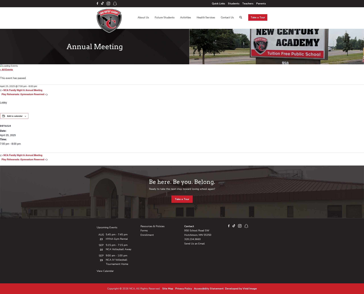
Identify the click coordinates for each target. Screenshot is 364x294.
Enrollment (147, 235)
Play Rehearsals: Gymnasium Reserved (24, 94)
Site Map (167, 288)
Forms (144, 230)
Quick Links (218, 3)
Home (110, 21)
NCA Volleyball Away (118, 249)
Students (233, 3)
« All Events (6, 69)
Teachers (247, 3)
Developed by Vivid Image (241, 288)
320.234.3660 (192, 239)
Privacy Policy (183, 288)
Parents (261, 3)
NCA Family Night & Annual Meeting (22, 90)
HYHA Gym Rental (117, 239)
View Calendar (105, 271)
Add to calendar (14, 116)
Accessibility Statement (209, 288)
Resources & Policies (152, 226)
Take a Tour (182, 199)
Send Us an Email (194, 243)
